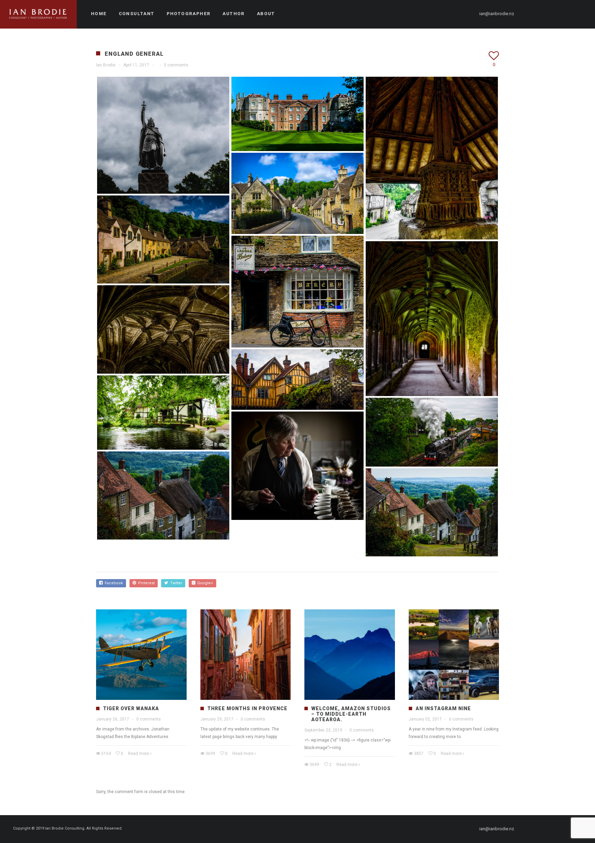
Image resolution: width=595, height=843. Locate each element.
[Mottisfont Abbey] (297, 114)
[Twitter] (543, 13)
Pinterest (145, 583)
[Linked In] (580, 13)
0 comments (176, 65)
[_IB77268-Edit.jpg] (297, 379)
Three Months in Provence (247, 708)
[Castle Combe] (297, 193)
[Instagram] (555, 13)
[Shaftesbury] (163, 495)
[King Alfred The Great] (163, 135)
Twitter (175, 583)
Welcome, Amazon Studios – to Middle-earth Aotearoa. (351, 714)
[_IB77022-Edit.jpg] (163, 412)
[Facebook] (530, 13)
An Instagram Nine (443, 708)
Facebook (113, 583)
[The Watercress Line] (432, 432)
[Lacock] (432, 158)
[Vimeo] (567, 13)
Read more (138, 753)
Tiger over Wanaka (131, 708)
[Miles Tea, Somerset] (297, 466)
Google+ (204, 583)
